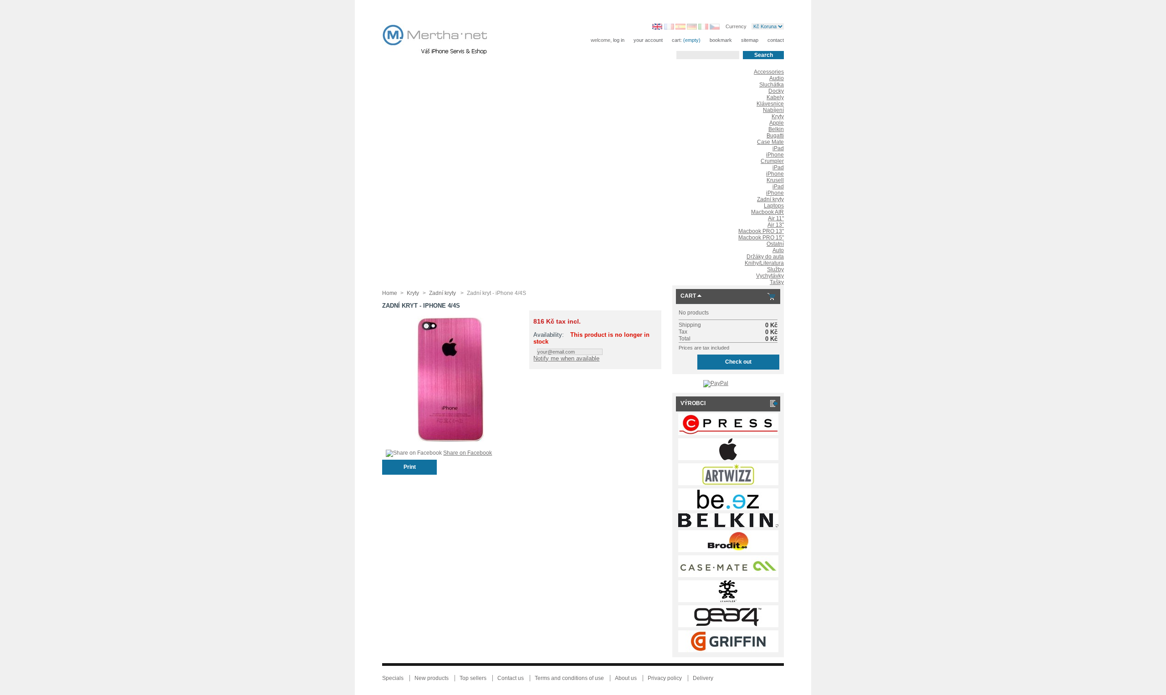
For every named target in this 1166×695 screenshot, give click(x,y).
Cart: (677, 40)
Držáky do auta (765, 257)
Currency (736, 26)
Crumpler (772, 161)
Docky (776, 91)
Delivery (703, 678)
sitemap (749, 40)
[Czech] (715, 28)
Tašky (777, 282)
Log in (618, 40)
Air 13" (775, 225)
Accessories (769, 72)
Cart (688, 296)
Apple (776, 123)
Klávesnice (770, 104)
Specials (393, 678)
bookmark (721, 40)
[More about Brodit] (728, 550)
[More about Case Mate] (728, 575)
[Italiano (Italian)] (703, 28)
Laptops (774, 206)
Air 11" (776, 218)
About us (626, 678)
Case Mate (770, 142)
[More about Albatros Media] (728, 433)
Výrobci (693, 403)
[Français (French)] (669, 28)
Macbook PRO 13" (761, 231)
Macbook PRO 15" (761, 237)
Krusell (775, 180)
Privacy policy (665, 678)
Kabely (775, 97)
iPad (778, 148)
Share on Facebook (467, 453)
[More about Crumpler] (728, 600)
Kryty (778, 116)
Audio (776, 78)
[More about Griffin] (728, 650)
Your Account (648, 40)
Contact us (510, 678)
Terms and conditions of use (569, 678)
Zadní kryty (770, 199)
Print (410, 467)
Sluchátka (771, 84)
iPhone (775, 155)
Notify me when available (566, 358)
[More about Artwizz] (728, 483)
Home (389, 293)
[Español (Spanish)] (680, 28)
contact (775, 40)
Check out (738, 362)
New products (431, 678)
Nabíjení (773, 110)
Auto (778, 250)
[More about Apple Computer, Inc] (728, 458)
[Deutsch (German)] (692, 28)
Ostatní (775, 244)
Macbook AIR (767, 212)
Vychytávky (770, 276)
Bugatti (775, 135)
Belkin (776, 129)
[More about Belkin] (728, 525)
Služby (775, 269)
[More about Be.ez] (728, 508)
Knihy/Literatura (764, 263)
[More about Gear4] (728, 625)
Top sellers (473, 678)
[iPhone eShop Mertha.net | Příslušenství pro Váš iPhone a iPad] (442, 41)
